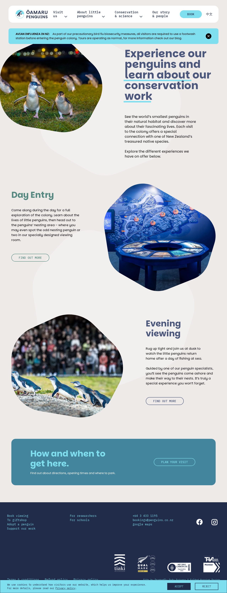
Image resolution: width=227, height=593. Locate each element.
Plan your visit (174, 462)
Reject (206, 586)
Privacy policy (85, 579)
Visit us (58, 14)
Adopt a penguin (20, 524)
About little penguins (89, 14)
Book (190, 14)
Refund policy (56, 579)
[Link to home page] (32, 14)
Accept (179, 586)
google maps (142, 524)
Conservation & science (126, 14)
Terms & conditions (23, 579)
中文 (209, 14)
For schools (79, 520)
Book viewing (17, 516)
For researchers (83, 516)
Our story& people (161, 14)
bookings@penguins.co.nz (153, 520)
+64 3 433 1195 (145, 516)
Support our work (21, 528)
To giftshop (17, 520)
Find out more (30, 257)
